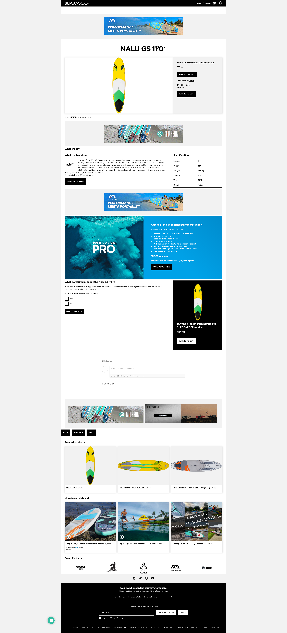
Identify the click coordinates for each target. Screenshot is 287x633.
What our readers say (211, 627)
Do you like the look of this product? (82, 293)
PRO (171, 597)
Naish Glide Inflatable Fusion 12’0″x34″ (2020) (194, 488)
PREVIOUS (78, 433)
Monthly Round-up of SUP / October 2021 (192, 544)
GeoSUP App (195, 627)
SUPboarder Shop (120, 627)
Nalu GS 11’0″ (74, 488)
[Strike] (121, 375)
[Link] (136, 375)
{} (140, 376)
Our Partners (167, 627)
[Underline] (118, 375)
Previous (63, 568)
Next (224, 568)
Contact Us (106, 627)
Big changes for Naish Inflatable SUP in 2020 (141, 544)
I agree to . (115, 618)
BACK (65, 433)
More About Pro (161, 267)
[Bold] (111, 375)
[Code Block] (133, 375)
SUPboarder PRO (182, 627)
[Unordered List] (127, 375)
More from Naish (75, 181)
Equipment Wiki (134, 597)
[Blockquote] (130, 375)
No (71, 303)
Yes (181, 67)
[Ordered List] (124, 375)
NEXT (91, 433)
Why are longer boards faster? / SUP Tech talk (88, 544)
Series (163, 597)
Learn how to (120, 597)
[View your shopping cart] (214, 3)
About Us (75, 627)
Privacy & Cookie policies (119, 618)
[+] (143, 376)
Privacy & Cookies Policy (90, 627)
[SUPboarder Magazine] (77, 3)
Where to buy (186, 94)
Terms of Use (155, 627)
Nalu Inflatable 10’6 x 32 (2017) (135, 488)
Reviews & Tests (150, 597)
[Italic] (114, 375)
